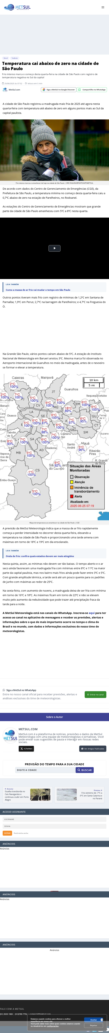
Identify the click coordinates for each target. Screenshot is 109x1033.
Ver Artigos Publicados (94, 748)
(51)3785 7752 (21, 1014)
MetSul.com (14, 89)
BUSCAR (86, 770)
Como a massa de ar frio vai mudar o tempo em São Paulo (38, 289)
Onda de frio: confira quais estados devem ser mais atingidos (40, 556)
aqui (92, 613)
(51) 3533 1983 (6, 1014)
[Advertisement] (54, 34)
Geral (6, 58)
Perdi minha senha (21, 833)
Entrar (7, 833)
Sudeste (15, 58)
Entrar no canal (97, 694)
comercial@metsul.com (40, 1014)
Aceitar (93, 1020)
